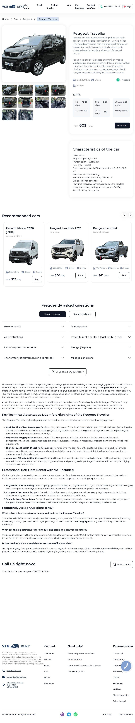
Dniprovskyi (118, 665)
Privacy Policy (126, 714)
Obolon (116, 677)
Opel (46, 665)
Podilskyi (117, 689)
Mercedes (49, 683)
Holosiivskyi (118, 671)
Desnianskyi (119, 659)
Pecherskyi (118, 683)
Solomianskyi (119, 701)
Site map (107, 714)
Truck (40, 5)
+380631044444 (112, 6)
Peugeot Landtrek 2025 (65, 228)
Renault (48, 659)
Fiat (46, 671)
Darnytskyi (118, 653)
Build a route (123, 564)
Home (5, 19)
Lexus (47, 677)
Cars (16, 19)
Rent (37, 279)
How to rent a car (52, 314)
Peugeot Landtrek (105, 228)
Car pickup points (76, 671)
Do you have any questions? (70, 372)
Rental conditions (82, 314)
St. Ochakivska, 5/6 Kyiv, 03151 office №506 (15, 685)
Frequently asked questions (81, 653)
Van (69, 5)
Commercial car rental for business (84, 665)
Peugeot (27, 19)
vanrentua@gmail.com (17, 677)
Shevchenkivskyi (121, 695)
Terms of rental (75, 659)
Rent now (122, 125)
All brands (49, 653)
